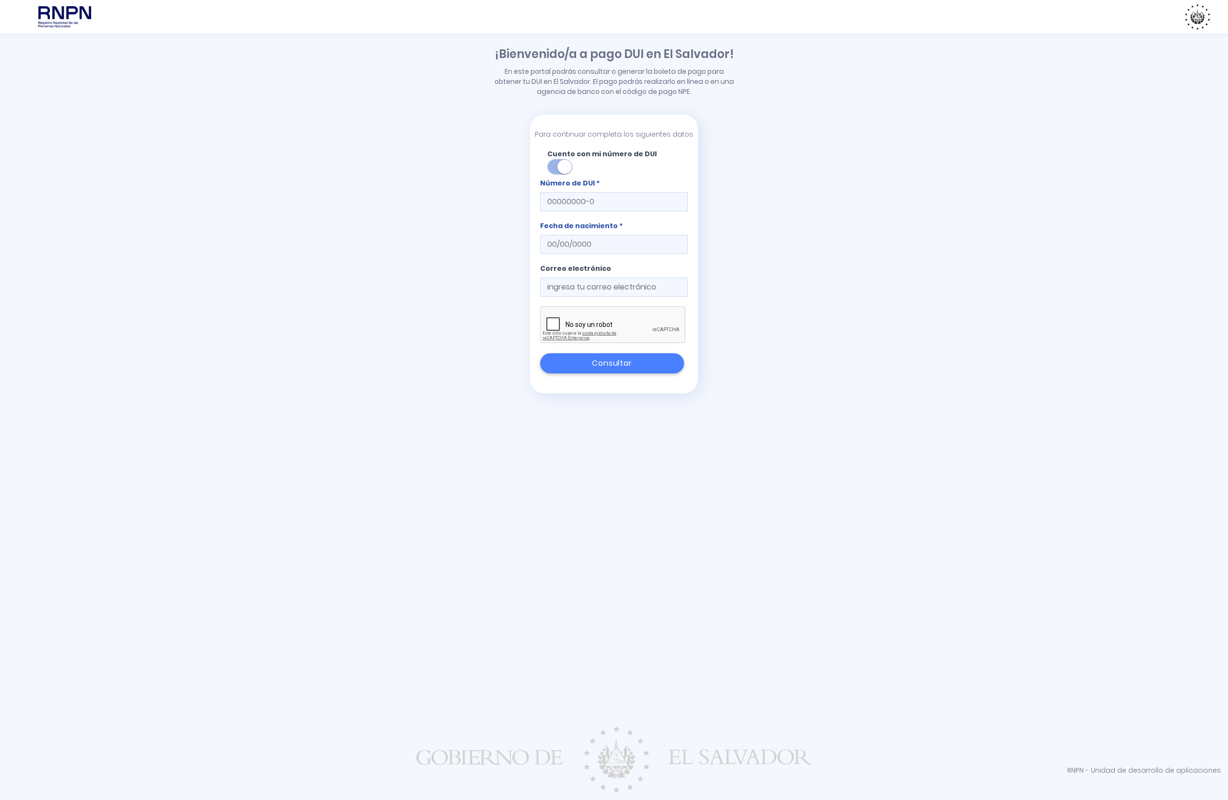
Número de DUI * (570, 183)
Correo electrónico (575, 268)
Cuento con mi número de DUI (602, 154)
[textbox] (614, 201)
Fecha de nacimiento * (581, 226)
